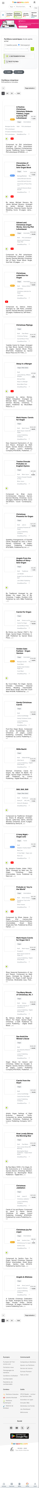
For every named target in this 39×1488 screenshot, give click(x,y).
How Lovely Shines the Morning (24, 1147)
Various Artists (26, 286)
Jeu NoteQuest (25, 1409)
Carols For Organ (23, 612)
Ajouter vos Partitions (27, 1365)
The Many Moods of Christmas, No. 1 (24, 993)
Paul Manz (25, 1144)
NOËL (9, 72)
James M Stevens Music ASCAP (24, 188)
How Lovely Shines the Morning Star (24, 1134)
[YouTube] (17, 1428)
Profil (35, 1486)
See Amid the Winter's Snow (22, 1037)
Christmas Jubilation (21, 1186)
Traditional (25, 571)
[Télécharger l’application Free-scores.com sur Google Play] (19, 1436)
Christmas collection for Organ (22, 275)
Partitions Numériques (7, 1402)
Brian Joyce (25, 474)
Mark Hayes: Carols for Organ (24, 418)
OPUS (27, 1486)
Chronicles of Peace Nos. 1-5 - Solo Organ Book (23, 165)
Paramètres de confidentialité (8, 1383)
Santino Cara (26, 1240)
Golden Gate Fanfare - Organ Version (23, 651)
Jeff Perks (20, 288)
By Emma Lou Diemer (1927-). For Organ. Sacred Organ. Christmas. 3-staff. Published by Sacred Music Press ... (19, 635)
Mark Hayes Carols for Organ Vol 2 (24, 939)
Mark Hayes (25, 428)
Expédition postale (12, 45)
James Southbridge (22, 716)
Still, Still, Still (22, 789)
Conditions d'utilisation (10, 1376)
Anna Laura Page (27, 1285)
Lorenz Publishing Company (22, 435)
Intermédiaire (27, 122)
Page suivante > (30, 88)
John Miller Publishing (23, 580)
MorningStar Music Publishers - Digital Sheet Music (24, 1152)
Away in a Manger (24, 364)
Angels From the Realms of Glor (25, 577)
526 (18, 93)
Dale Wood (25, 333)
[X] (22, 1428)
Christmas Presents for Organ (24, 515)
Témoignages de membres (8, 1371)
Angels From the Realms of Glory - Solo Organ (24, 560)
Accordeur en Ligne (26, 1399)
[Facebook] (11, 1428)
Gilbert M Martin (26, 757)
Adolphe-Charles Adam (24, 848)
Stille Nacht (21, 749)
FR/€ (35, 8)
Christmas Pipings (24, 325)
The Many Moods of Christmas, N (23, 1006)
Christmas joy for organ (24, 1231)
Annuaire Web (24, 1403)
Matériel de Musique (8, 1407)
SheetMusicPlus (21, 134)
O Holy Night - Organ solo (22, 835)
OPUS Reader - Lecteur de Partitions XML (27, 1395)
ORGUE (19, 72)
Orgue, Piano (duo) (22, 367)
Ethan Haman (26, 897)
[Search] (32, 49)
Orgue (19, 122)
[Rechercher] (30, 7)
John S (24, 525)
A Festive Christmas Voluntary (14, 131)
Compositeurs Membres (28, 1362)
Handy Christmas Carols (24, 703)
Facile (25, 171)
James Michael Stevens (24, 178)
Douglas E (20, 951)
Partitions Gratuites (12, 1394)
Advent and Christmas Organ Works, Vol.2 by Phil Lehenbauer (25, 225)
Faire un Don (24, 1375)
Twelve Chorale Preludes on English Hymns (23, 463)
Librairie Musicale (11, 1397)
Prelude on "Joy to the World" (24, 888)
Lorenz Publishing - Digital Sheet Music (25, 763)
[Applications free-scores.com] (3, 15)
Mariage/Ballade (22, 176)
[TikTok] (28, 1428)
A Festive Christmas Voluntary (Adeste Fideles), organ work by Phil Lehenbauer (24, 112)
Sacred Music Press (23, 338)
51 (12, 93)
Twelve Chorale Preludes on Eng (24, 477)
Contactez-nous (8, 1367)
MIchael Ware (21, 379)
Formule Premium (26, 1371)
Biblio (19, 1486)
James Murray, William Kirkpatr (23, 375)
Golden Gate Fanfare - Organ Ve (23, 667)
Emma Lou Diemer (27, 620)
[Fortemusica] (12, 1449)
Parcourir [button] (11, 1486)
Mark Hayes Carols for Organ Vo (23, 954)
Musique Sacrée (10, 126)
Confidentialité (8, 1379)
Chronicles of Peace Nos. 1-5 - (24, 184)
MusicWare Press (22, 384)
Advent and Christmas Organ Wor (23, 241)
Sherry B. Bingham (22, 803)
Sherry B (19, 800)
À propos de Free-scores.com (9, 1363)
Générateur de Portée (27, 1406)
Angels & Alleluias (24, 1277)
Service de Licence (26, 1368)
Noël (18, 126)
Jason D (24, 1196)
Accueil (4, 1486)
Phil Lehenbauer (26, 126)
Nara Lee (19, 850)
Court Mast (20, 664)
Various (24, 1003)
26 (7, 93)
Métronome (24, 1412)
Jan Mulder (20, 574)
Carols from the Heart (23, 1081)
